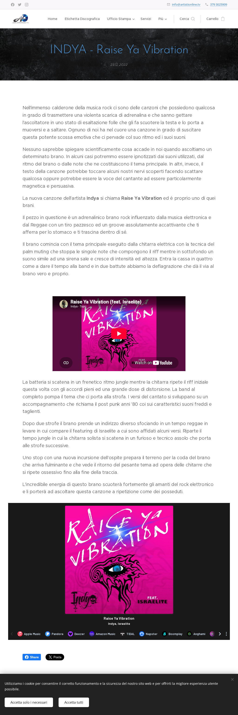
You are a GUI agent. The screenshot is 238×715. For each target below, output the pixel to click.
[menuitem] (54, 19)
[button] (187, 19)
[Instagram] (27, 5)
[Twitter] (20, 5)
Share (34, 657)
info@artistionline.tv (186, 4)
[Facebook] (13, 5)
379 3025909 (218, 4)
